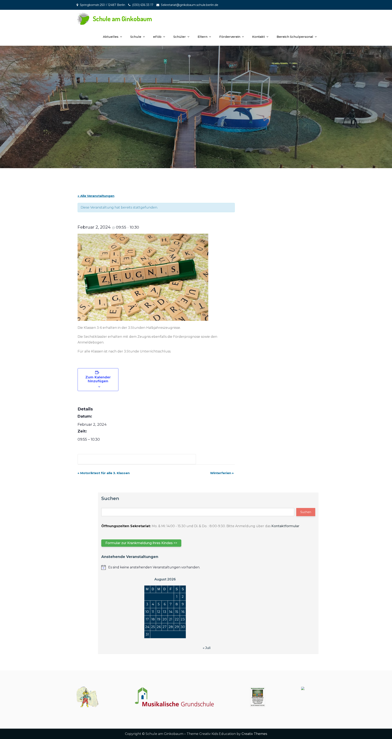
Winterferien (222, 473)
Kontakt (258, 37)
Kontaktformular (285, 526)
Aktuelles (110, 37)
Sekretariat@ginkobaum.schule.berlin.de (189, 5)
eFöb (157, 37)
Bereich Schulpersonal (295, 37)
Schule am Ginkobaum (122, 18)
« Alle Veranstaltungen (96, 196)
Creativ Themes (254, 734)
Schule (135, 37)
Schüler (179, 37)
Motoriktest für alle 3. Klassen (104, 473)
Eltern (202, 37)
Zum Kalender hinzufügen (98, 379)
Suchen (110, 498)
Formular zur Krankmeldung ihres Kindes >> (141, 543)
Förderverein (229, 37)
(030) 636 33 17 (142, 5)
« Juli (206, 648)
